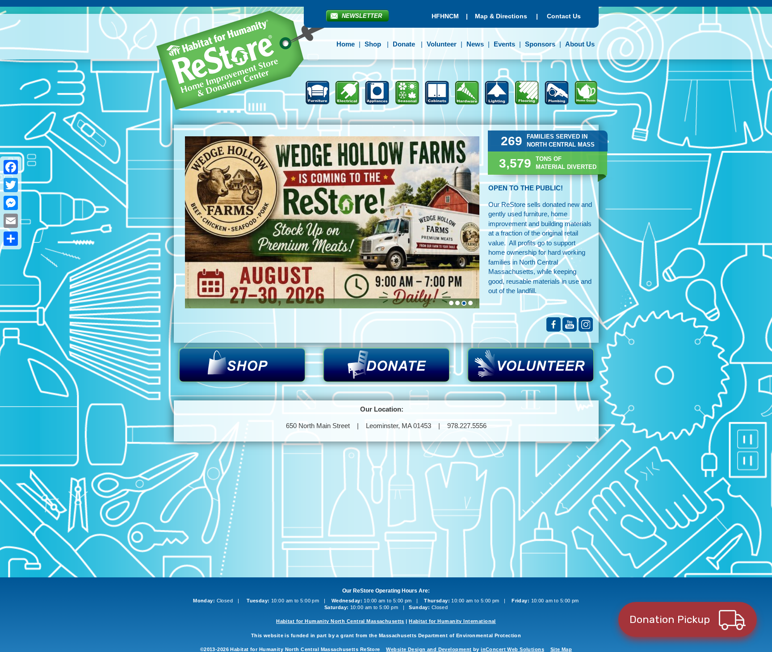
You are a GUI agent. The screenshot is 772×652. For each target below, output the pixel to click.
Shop (373, 44)
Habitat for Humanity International (452, 621)
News (475, 44)
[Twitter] (11, 185)
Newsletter (362, 16)
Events (504, 44)
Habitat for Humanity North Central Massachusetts (340, 621)
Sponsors (540, 44)
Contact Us (564, 16)
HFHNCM (445, 16)
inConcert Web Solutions (512, 649)
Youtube (569, 324)
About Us (580, 44)
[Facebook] (11, 167)
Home (345, 44)
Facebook (553, 324)
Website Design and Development (428, 649)
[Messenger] (11, 203)
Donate (404, 44)
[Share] (11, 239)
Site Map (561, 649)
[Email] (11, 221)
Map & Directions (501, 16)
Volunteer (442, 44)
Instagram (586, 324)
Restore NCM (246, 61)
